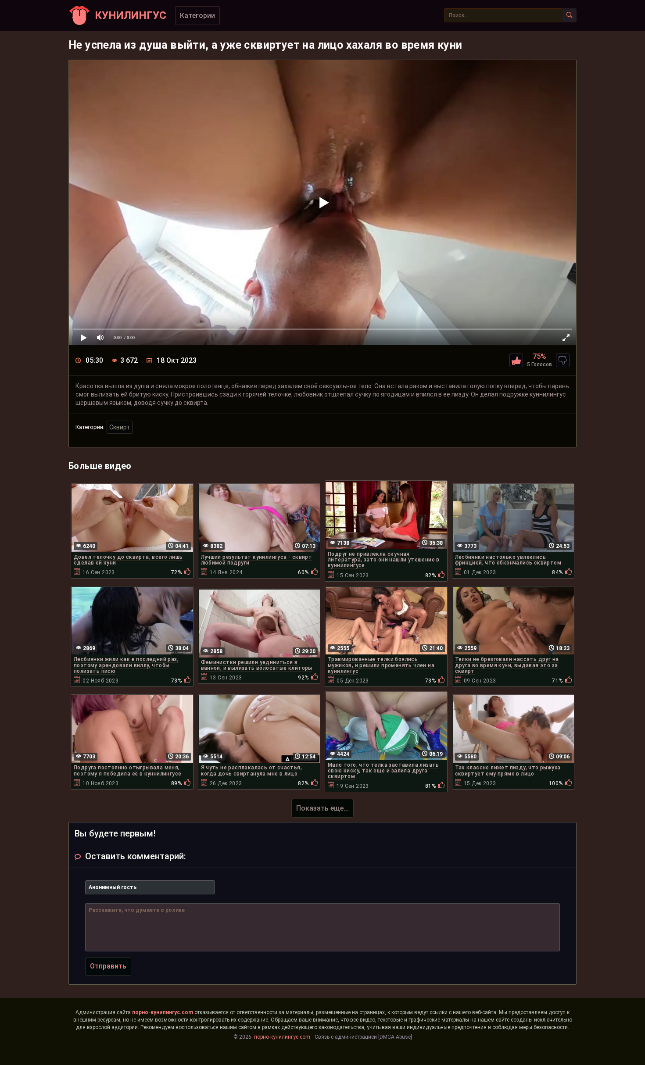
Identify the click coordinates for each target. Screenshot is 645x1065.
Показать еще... (322, 808)
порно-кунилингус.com (162, 1012)
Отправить (108, 966)
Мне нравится (516, 360)
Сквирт (119, 427)
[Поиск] (570, 15)
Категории (197, 15)
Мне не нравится (563, 360)
